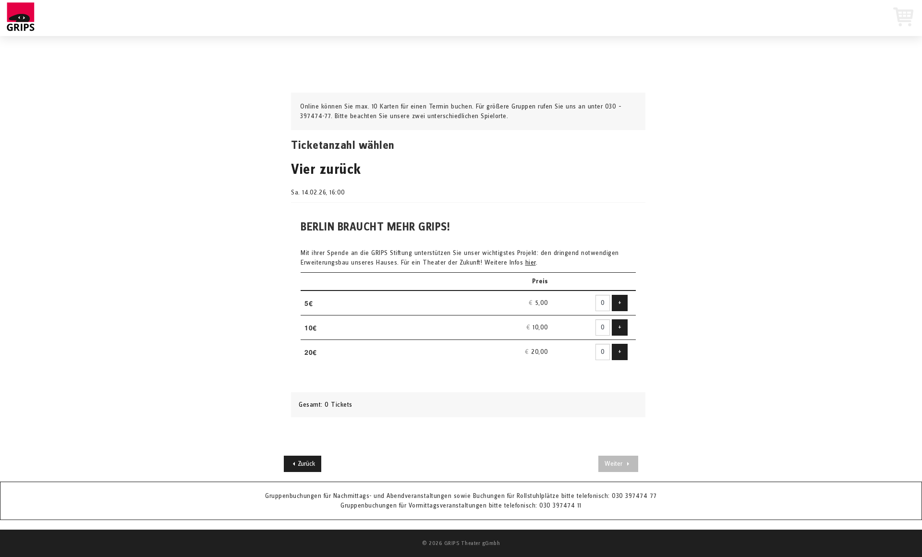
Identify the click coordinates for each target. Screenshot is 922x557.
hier (530, 262)
